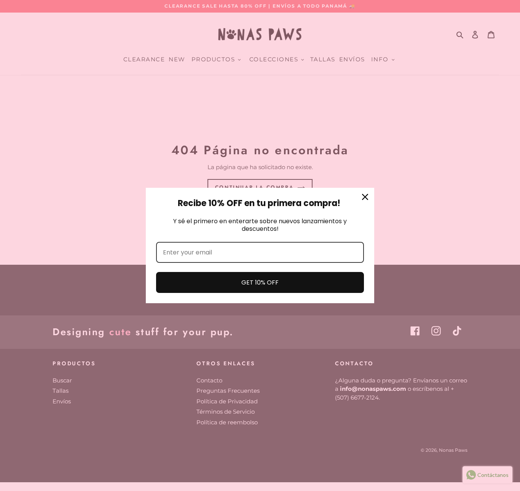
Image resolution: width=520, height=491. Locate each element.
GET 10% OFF (260, 282)
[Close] (365, 197)
